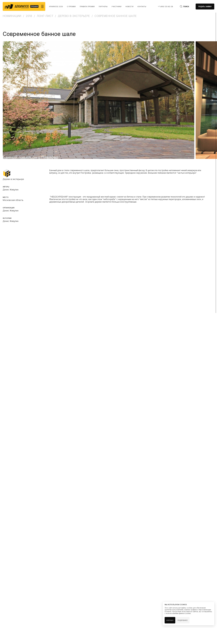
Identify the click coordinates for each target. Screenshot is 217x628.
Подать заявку (205, 6)
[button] (5, 100)
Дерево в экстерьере (74, 16)
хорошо (169, 620)
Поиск (186, 6)
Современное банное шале (115, 16)
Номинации (12, 16)
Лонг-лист (45, 16)
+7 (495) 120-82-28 (165, 6)
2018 (29, 16)
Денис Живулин (10, 210)
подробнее (182, 620)
